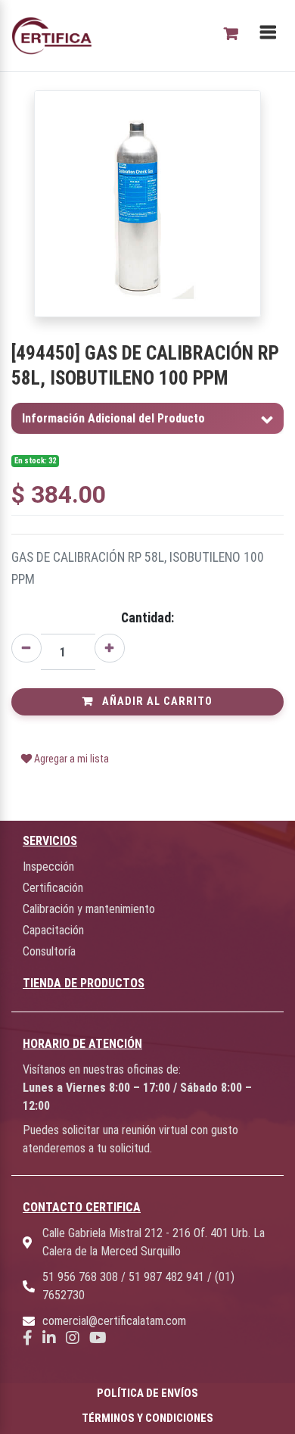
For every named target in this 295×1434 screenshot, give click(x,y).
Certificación (53, 888)
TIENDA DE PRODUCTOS (83, 983)
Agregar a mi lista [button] (70, 759)
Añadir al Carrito (156, 701)
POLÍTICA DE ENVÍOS (147, 1393)
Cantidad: (147, 617)
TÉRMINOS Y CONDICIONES (147, 1418)
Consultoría (49, 951)
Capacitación (53, 930)
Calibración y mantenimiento (89, 909)
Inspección (48, 866)
